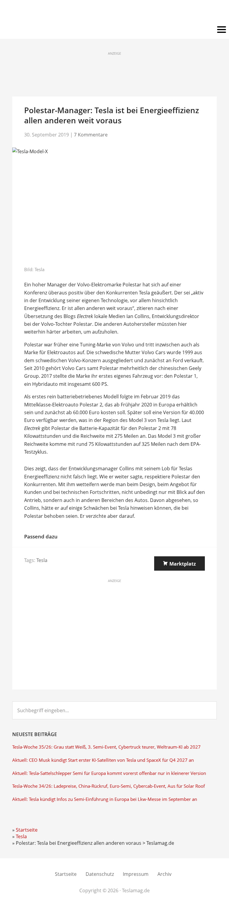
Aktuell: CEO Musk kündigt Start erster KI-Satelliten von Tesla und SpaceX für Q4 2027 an (103, 760)
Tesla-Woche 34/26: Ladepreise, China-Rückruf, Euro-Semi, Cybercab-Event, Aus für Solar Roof (108, 786)
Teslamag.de (115, 12)
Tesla (41, 560)
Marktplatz (182, 563)
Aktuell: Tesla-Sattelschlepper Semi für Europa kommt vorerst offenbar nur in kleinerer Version (109, 773)
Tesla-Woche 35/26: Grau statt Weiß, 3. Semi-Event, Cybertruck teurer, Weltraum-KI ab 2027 (106, 747)
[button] (114, 30)
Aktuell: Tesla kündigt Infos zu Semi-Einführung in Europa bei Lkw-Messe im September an (104, 799)
